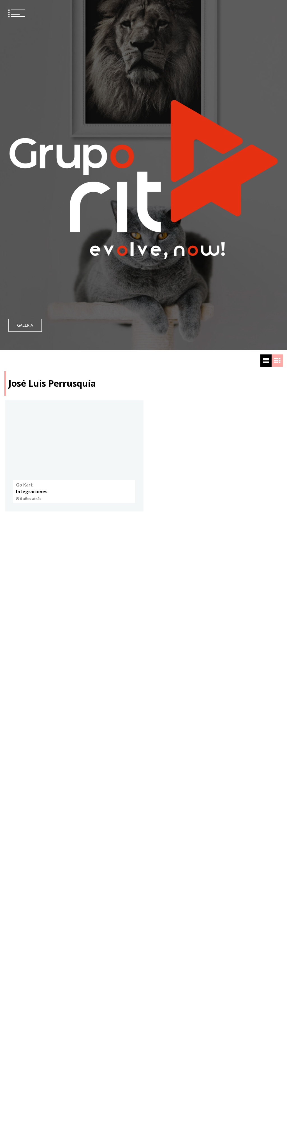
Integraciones (31, 491)
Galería (25, 325)
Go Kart (24, 485)
